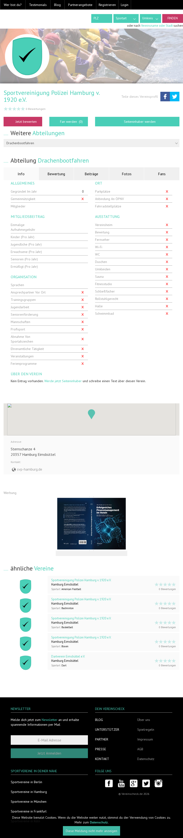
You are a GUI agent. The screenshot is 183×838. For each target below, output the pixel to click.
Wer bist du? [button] (13, 5)
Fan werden (71, 121)
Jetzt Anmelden (49, 753)
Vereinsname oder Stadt (157, 26)
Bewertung (56, 173)
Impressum (145, 739)
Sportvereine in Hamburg (29, 792)
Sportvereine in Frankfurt (28, 811)
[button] (91, 414)
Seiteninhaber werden (140, 121)
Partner (101, 739)
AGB (140, 749)
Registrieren (107, 5)
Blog (57, 5)
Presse (100, 749)
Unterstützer (107, 729)
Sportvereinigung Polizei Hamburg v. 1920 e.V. (81, 580)
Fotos (127, 173)
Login (124, 5)
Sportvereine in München (28, 801)
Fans (162, 173)
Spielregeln (145, 729)
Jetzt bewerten (26, 121)
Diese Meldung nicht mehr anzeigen (91, 831)
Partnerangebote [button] (80, 5)
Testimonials (38, 5)
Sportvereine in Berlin (26, 782)
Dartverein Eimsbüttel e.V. (68, 656)
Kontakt (102, 759)
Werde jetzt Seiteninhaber (63, 381)
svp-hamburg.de (29, 469)
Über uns (143, 720)
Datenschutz (145, 759)
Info (21, 173)
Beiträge (91, 173)
